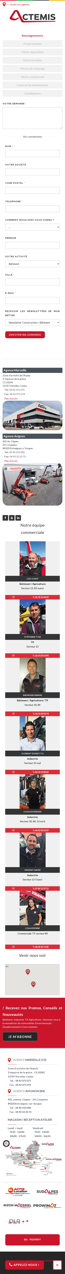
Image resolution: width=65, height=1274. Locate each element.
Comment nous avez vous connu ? (29, 220)
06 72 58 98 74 (42, 713)
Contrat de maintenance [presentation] (32, 85)
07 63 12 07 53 (42, 888)
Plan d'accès (11, 398)
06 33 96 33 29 (42, 830)
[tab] (32, 35)
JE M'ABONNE (20, 1037)
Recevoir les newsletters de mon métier (32, 313)
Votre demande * (14, 103)
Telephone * (14, 201)
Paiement (35, 1239)
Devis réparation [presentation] (33, 51)
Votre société (15, 164)
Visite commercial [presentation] (32, 76)
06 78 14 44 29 (42, 597)
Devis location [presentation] (32, 60)
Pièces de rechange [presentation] (32, 68)
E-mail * (10, 293)
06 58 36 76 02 (42, 947)
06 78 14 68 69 (42, 772)
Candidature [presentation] (32, 93)
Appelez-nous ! (26, 1265)
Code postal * (15, 183)
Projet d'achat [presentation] (32, 43)
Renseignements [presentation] (32, 35)
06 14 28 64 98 (42, 655)
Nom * (9, 146)
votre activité (16, 256)
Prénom (10, 238)
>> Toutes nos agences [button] (17, 4)
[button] (28, 972)
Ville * (9, 275)
